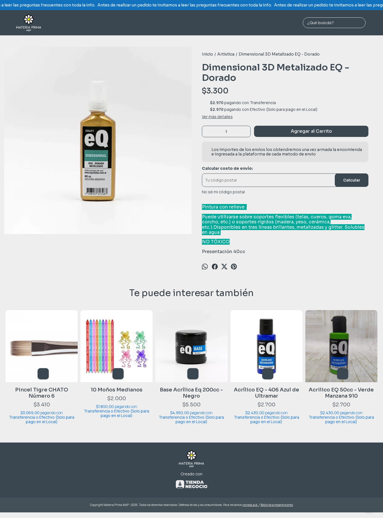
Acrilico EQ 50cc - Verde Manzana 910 (341, 393)
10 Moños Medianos (116, 390)
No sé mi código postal (223, 192)
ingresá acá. (250, 505)
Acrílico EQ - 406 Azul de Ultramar (266, 393)
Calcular (351, 180)
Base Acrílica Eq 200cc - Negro (191, 393)
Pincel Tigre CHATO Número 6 (41, 393)
